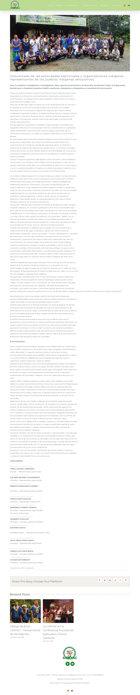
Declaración (29, 568)
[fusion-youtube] (72, 664)
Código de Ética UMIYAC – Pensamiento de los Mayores (25, 630)
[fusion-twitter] (68, 664)
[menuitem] (52, 5)
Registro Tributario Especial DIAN (70, 679)
